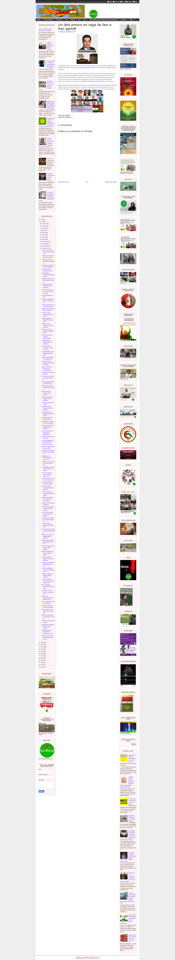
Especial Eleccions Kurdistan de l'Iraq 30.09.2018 (103, 19)
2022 (42, 658)
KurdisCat (59, 19)
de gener (44, 223)
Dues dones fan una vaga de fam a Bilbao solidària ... (48, 547)
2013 (42, 219)
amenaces (111, 65)
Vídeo (131, 19)
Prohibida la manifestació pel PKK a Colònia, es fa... (48, 301)
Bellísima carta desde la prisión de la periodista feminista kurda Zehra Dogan (51, 105)
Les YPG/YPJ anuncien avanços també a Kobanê (47, 514)
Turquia (73, 19)
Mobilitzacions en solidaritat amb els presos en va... (47, 457)
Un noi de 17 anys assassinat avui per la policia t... (48, 314)
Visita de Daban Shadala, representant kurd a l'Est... (48, 542)
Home (39, 19)
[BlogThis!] (63, 116)
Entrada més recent (63, 182)
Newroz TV (94, 67)
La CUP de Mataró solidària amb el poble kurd (48, 525)
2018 (42, 649)
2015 (42, 642)
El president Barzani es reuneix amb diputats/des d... (47, 432)
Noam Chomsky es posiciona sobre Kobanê (46, 393)
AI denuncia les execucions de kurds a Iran (132, 800)
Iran (79, 19)
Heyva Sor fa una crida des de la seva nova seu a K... (47, 637)
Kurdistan (123, 19)
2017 (42, 646)
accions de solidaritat (84, 67)
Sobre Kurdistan (48, 19)
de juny (44, 234)
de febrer (44, 226)
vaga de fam (63, 65)
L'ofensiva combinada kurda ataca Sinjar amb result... (48, 570)
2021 (42, 655)
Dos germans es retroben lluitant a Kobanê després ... (48, 626)
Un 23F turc (50, 158)
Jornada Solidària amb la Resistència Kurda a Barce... (48, 353)
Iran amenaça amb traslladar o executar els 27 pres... (47, 347)
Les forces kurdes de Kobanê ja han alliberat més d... (48, 331)
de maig (44, 232)
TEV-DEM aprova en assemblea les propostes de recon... (48, 632)
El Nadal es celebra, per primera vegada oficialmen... (47, 575)
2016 (42, 644)
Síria (84, 19)
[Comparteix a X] (65, 116)
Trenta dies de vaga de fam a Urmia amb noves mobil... (47, 499)
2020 (42, 653)
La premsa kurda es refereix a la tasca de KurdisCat (47, 558)
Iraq (66, 19)
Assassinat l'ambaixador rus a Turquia (131, 817)
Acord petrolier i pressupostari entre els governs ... (48, 274)
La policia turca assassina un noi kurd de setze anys (48, 463)
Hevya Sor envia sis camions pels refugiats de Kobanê (48, 363)
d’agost (44, 239)
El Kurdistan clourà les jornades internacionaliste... (47, 336)
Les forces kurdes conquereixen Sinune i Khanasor (48, 488)
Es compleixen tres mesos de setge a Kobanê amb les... (48, 530)
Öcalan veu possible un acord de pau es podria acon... (48, 252)
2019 (42, 651)
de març (44, 228)
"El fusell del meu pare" (47, 444)
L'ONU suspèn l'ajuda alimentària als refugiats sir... (48, 261)
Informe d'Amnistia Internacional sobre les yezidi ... (48, 586)
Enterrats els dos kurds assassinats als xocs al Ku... (48, 616)
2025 (42, 664)
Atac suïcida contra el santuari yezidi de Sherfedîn (47, 398)
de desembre (45, 248)
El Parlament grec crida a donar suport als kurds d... (48, 280)
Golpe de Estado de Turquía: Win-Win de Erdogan (50, 46)
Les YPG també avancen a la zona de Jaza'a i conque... (48, 508)
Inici (87, 182)
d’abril (43, 230)
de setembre (45, 241)
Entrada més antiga (111, 182)
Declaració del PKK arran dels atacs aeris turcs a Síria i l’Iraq (132, 938)
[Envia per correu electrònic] (61, 116)
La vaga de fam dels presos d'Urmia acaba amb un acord (48, 581)
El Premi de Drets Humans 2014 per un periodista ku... (48, 452)
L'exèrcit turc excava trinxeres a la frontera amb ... (48, 592)
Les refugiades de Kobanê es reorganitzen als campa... (48, 469)
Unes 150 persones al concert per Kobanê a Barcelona (48, 291)
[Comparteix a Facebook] (67, 116)
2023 (42, 660)
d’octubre (44, 243)
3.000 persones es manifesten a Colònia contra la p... (47, 325)
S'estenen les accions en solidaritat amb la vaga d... (48, 387)
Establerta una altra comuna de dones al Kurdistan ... (47, 408)
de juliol (44, 237)
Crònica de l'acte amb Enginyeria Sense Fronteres (47, 286)
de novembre (45, 246)
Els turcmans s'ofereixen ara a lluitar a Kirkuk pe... (48, 378)
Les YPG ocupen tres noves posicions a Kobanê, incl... (47, 474)
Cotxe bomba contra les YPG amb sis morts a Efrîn (48, 611)
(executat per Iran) (100, 81)
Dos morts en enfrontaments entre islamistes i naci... (47, 597)
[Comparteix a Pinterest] (69, 116)
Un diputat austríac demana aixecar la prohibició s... (47, 342)
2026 (42, 667)
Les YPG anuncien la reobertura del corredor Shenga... (48, 493)
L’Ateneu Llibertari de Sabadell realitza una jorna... (47, 320)
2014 (42, 221)
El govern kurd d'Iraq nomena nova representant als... (47, 368)
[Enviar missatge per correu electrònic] (59, 115)
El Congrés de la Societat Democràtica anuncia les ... (48, 519)
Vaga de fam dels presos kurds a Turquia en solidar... (48, 553)
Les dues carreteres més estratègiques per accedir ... (48, 427)
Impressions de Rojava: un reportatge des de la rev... (48, 564)
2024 (42, 662)
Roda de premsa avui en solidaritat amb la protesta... (48, 536)
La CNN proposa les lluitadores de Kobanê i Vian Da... (48, 413)
